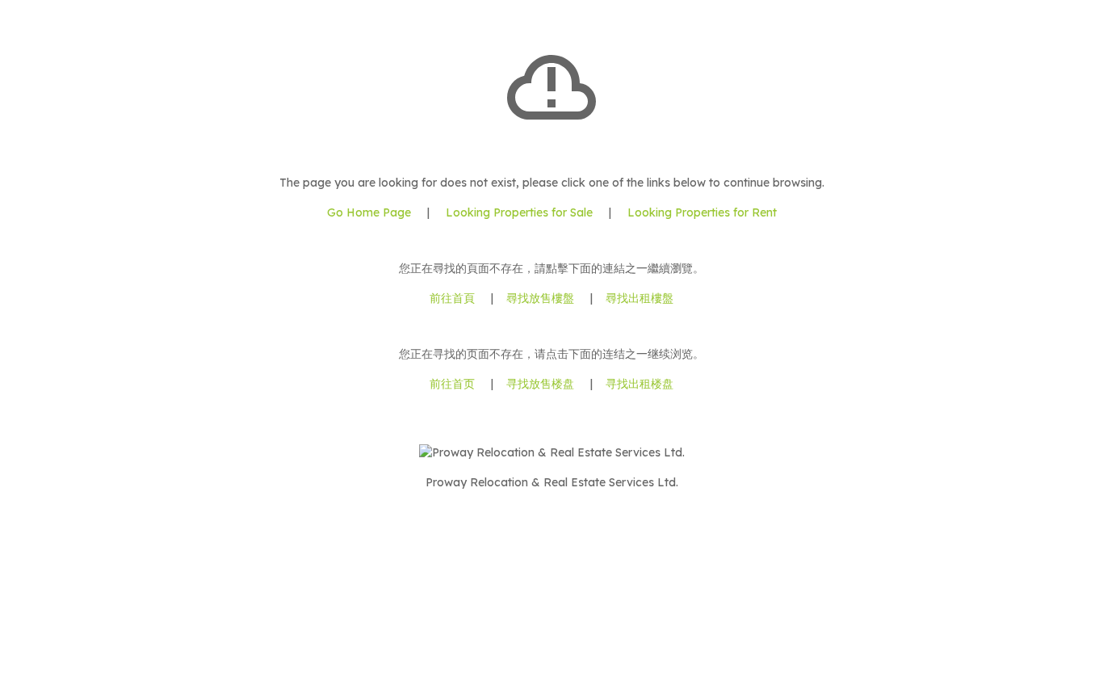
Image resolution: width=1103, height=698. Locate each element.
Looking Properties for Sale (519, 212)
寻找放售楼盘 (540, 383)
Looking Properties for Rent (700, 212)
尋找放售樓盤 (540, 298)
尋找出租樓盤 (639, 298)
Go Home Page (369, 212)
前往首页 (452, 383)
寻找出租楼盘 (639, 383)
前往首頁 (452, 298)
